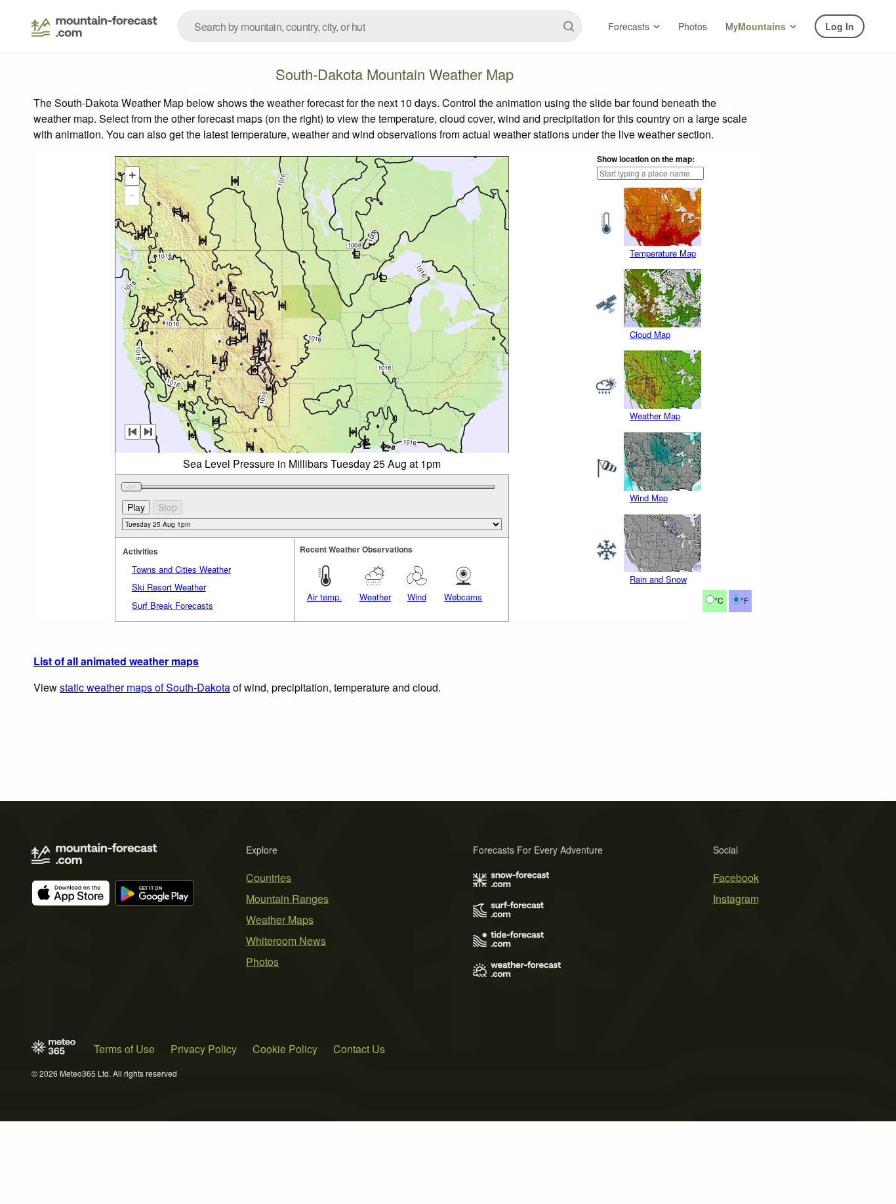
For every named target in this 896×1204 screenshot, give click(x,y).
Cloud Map (650, 334)
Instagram (736, 898)
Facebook (736, 877)
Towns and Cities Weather (181, 569)
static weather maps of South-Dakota (145, 687)
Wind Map (649, 497)
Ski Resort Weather (169, 587)
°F (744, 600)
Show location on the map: (646, 159)
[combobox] (380, 26)
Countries (268, 877)
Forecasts (628, 26)
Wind (416, 597)
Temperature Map (663, 253)
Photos (692, 26)
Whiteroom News (286, 940)
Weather (375, 597)
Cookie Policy (285, 1048)
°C (718, 600)
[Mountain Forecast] (94, 26)
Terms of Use (124, 1048)
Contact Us (359, 1048)
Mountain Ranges (287, 898)
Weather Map (655, 415)
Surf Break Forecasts (172, 605)
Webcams (463, 597)
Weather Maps (280, 919)
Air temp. (324, 597)
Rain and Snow (658, 579)
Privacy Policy (204, 1048)
